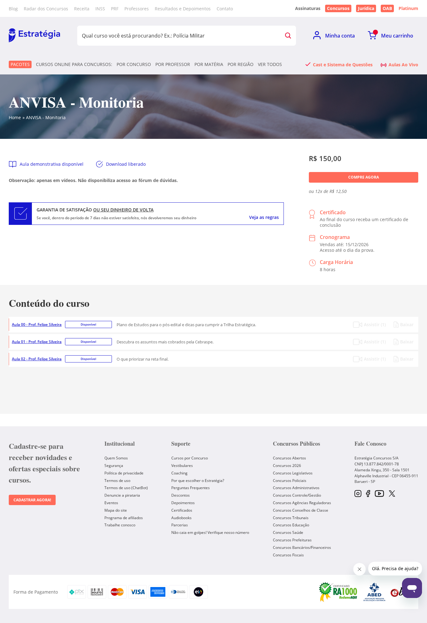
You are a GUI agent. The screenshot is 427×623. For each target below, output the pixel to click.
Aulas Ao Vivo (403, 64)
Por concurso (134, 64)
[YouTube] (379, 494)
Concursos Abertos (289, 458)
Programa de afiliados (123, 517)
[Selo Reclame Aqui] (338, 591)
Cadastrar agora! (32, 500)
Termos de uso (117, 480)
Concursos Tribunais (291, 517)
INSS (100, 9)
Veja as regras (264, 217)
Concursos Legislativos (293, 473)
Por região (241, 64)
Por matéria (208, 64)
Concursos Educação (291, 525)
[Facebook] (368, 494)
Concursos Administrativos (296, 487)
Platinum (408, 8)
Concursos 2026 (287, 465)
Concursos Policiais (289, 480)
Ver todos (270, 64)
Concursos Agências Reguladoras (302, 502)
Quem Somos (116, 458)
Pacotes (20, 64)
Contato (225, 9)
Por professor (172, 64)
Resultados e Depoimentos (183, 9)
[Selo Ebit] (401, 592)
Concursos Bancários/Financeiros (302, 547)
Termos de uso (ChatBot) (126, 487)
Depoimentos (183, 502)
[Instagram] (357, 494)
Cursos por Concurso (189, 458)
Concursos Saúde (288, 532)
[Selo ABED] (374, 592)
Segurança (113, 465)
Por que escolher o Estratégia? (197, 480)
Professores (136, 9)
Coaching (179, 473)
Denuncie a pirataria (122, 495)
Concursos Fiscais (288, 555)
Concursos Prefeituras (292, 540)
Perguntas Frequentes (190, 487)
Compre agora (363, 177)
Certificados (181, 510)
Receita (81, 9)
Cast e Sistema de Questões (343, 64)
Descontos (180, 495)
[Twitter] (392, 494)
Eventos (111, 502)
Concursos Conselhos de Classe (300, 510)
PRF (114, 9)
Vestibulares (182, 465)
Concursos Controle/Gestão (297, 495)
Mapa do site (115, 510)
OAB (387, 8)
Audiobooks (181, 517)
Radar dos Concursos (46, 9)
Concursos (338, 8)
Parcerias (179, 525)
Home (15, 117)
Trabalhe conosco (119, 525)
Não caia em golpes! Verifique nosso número (210, 532)
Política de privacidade (123, 473)
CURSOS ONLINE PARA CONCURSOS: (74, 64)
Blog (13, 9)
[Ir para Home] (34, 35)
